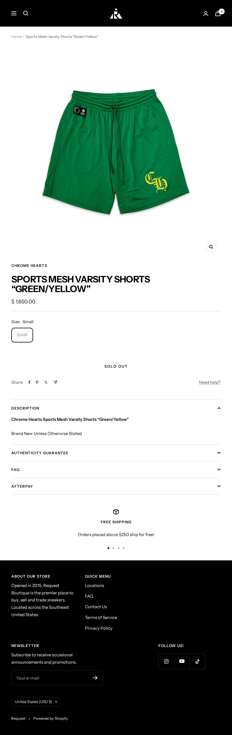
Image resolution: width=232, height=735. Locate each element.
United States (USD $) (33, 701)
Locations (94, 585)
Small (22, 334)
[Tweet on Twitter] (46, 382)
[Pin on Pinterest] (37, 382)
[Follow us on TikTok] (197, 661)
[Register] (95, 678)
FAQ (15, 469)
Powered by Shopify (50, 718)
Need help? (210, 382)
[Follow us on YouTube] (182, 661)
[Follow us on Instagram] (166, 661)
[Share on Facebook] (29, 382)
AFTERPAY (22, 486)
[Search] (25, 13)
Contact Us (96, 606)
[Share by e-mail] (55, 382)
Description (25, 408)
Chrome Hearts (29, 265)
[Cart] (218, 13)
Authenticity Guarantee (39, 453)
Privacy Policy (99, 628)
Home (16, 36)
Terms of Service (101, 617)
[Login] (205, 13)
